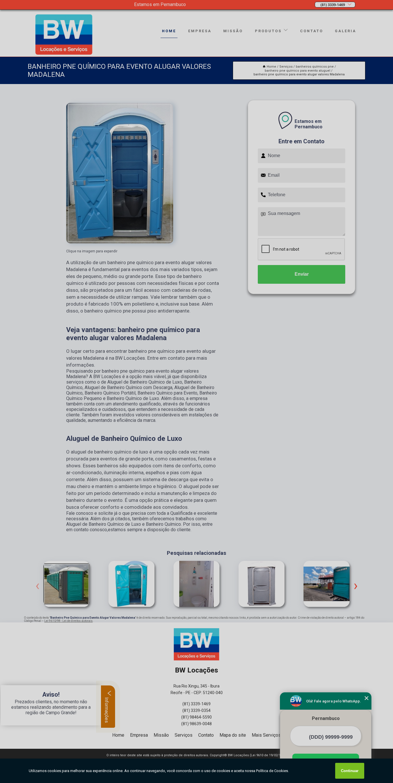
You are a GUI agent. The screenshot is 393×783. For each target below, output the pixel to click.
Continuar (349, 771)
